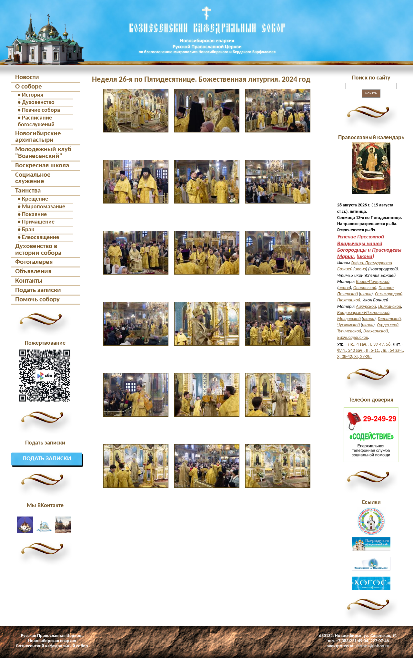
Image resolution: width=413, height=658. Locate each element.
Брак (28, 230)
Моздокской (349, 319)
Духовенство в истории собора (38, 249)
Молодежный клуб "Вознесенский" (43, 153)
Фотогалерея (34, 262)
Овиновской (364, 288)
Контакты (29, 280)
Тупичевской (349, 331)
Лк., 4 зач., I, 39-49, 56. (370, 344)
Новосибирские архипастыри (38, 137)
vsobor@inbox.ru (372, 646)
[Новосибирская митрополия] (371, 533)
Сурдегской (387, 325)
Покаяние (34, 214)
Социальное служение (33, 178)
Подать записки (38, 290)
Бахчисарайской (352, 337)
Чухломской (348, 325)
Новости (27, 77)
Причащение (38, 222)
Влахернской (375, 331)
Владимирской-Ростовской (363, 312)
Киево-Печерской (372, 281)
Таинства (28, 190)
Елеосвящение (40, 237)
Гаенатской (389, 319)
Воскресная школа (42, 165)
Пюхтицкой (348, 300)
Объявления (33, 271)
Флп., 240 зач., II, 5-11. (358, 350)
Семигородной (388, 294)
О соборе (28, 86)
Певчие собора (41, 110)
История (32, 95)
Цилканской (389, 306)
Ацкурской (366, 306)
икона (365, 256)
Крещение (35, 199)
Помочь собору (37, 299)
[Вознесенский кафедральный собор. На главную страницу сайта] (42, 59)
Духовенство (38, 102)
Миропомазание (43, 207)
